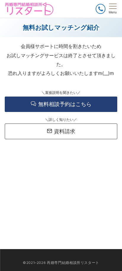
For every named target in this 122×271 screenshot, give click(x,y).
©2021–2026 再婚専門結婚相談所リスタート (61, 263)
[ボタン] (100, 9)
